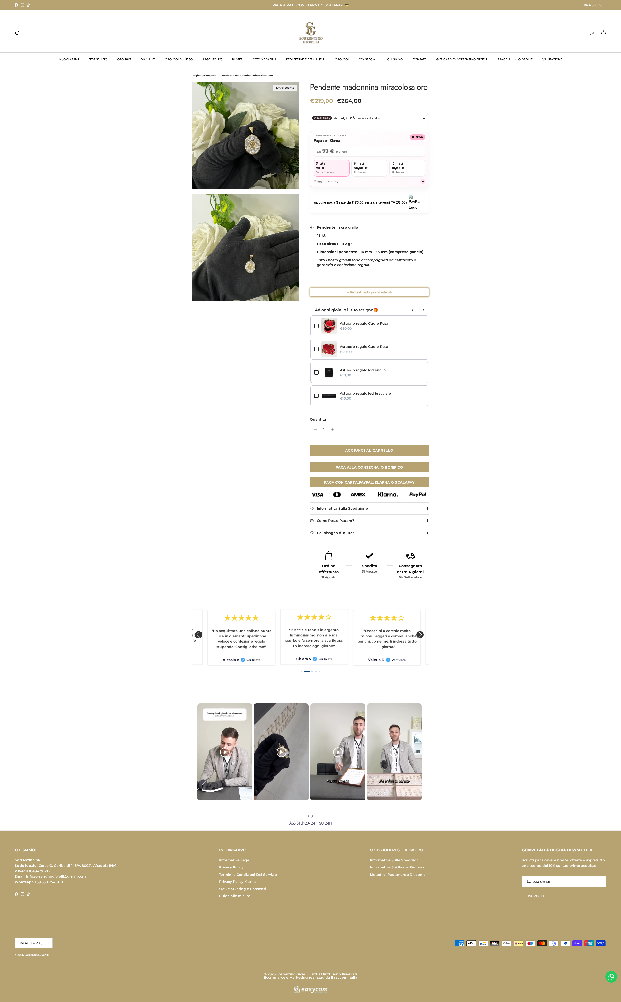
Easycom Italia (344, 977)
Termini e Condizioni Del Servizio (248, 874)
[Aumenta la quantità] (333, 429)
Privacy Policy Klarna (237, 881)
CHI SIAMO (395, 59)
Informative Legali (235, 860)
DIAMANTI (148, 59)
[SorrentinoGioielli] (310, 33)
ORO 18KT (124, 59)
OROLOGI (342, 59)
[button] (198, 634)
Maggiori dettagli (369, 181)
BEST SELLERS (98, 59)
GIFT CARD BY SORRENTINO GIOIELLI (462, 59)
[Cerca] (17, 33)
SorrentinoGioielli (37, 955)
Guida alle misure (234, 896)
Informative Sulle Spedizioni (395, 860)
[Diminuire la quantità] (314, 429)
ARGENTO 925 (212, 59)
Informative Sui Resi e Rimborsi (397, 867)
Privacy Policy (231, 867)
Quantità (318, 419)
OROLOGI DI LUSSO (179, 59)
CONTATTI (419, 59)
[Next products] (423, 310)
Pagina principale (204, 75)
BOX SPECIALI (367, 59)
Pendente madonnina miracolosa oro (246, 75)
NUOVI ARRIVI (69, 59)
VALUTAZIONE (552, 59)
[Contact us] (611, 977)
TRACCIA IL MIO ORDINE (515, 59)
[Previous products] (413, 310)
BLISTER (237, 59)
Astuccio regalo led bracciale (365, 393)
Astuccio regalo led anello (363, 370)
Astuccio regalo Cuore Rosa (364, 323)
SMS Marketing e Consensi (242, 889)
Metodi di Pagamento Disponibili (399, 874)
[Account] (592, 33)
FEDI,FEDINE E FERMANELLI (305, 59)
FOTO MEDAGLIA (264, 59)
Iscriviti (536, 896)
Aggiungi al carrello (369, 450)
